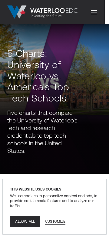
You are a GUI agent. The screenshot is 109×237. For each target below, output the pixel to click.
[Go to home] (42, 12)
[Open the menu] (93, 12)
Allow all (25, 221)
